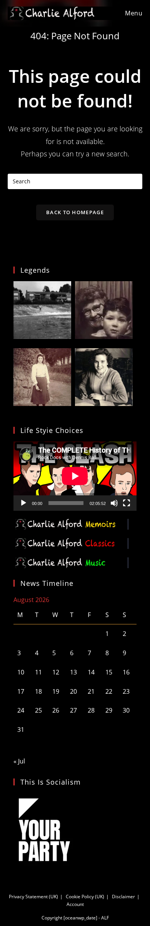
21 (91, 691)
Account (75, 904)
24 (20, 710)
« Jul (19, 761)
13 (73, 672)
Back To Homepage (75, 212)
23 (126, 691)
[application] (75, 476)
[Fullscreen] (126, 503)
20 (73, 691)
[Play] (23, 503)
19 (55, 691)
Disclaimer (123, 896)
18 (38, 691)
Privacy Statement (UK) (33, 896)
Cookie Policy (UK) (85, 896)
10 (20, 672)
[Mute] (114, 503)
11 (38, 672)
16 (126, 672)
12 (55, 672)
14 (91, 672)
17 (20, 691)
